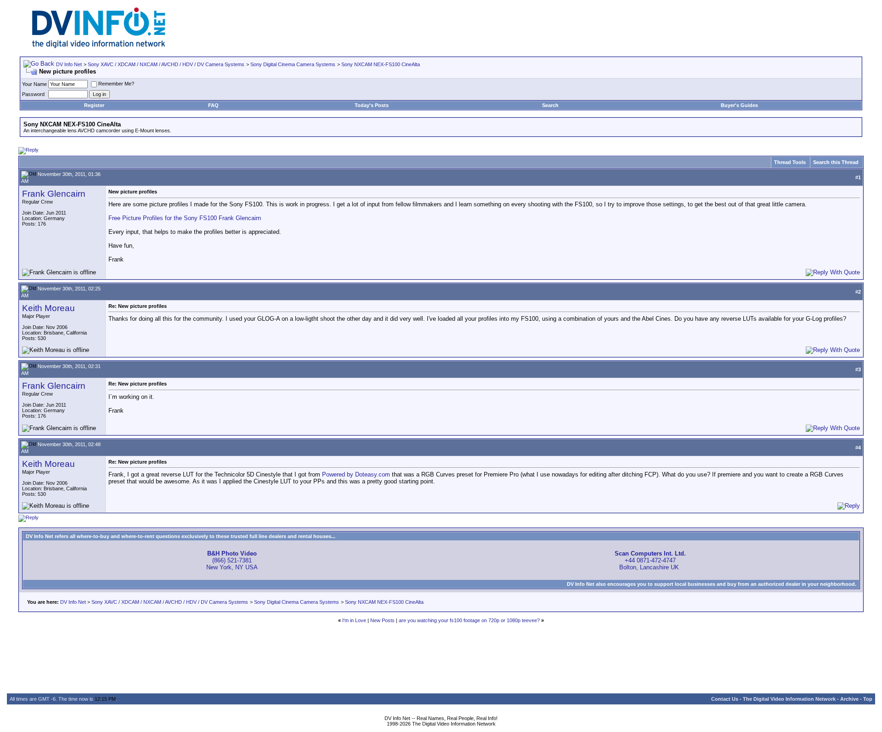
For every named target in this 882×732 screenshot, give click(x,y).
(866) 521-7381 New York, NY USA (232, 560)
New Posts (382, 620)
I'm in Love (354, 620)
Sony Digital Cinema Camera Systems (292, 64)
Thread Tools (790, 162)
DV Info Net (69, 64)
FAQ (213, 105)
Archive (849, 699)
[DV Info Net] (99, 46)
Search (550, 105)
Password (33, 94)
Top (867, 699)
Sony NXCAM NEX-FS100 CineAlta (380, 64)
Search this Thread (836, 162)
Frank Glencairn (53, 194)
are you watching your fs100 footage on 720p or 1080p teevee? (469, 620)
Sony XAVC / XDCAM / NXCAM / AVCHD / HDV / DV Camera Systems (166, 64)
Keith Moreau (48, 308)
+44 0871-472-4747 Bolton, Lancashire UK (650, 560)
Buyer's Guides (739, 105)
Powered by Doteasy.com (356, 474)
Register (94, 105)
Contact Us (724, 699)
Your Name (34, 84)
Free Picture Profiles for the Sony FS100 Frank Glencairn (184, 218)
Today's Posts (372, 105)
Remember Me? (116, 83)
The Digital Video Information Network (789, 699)
